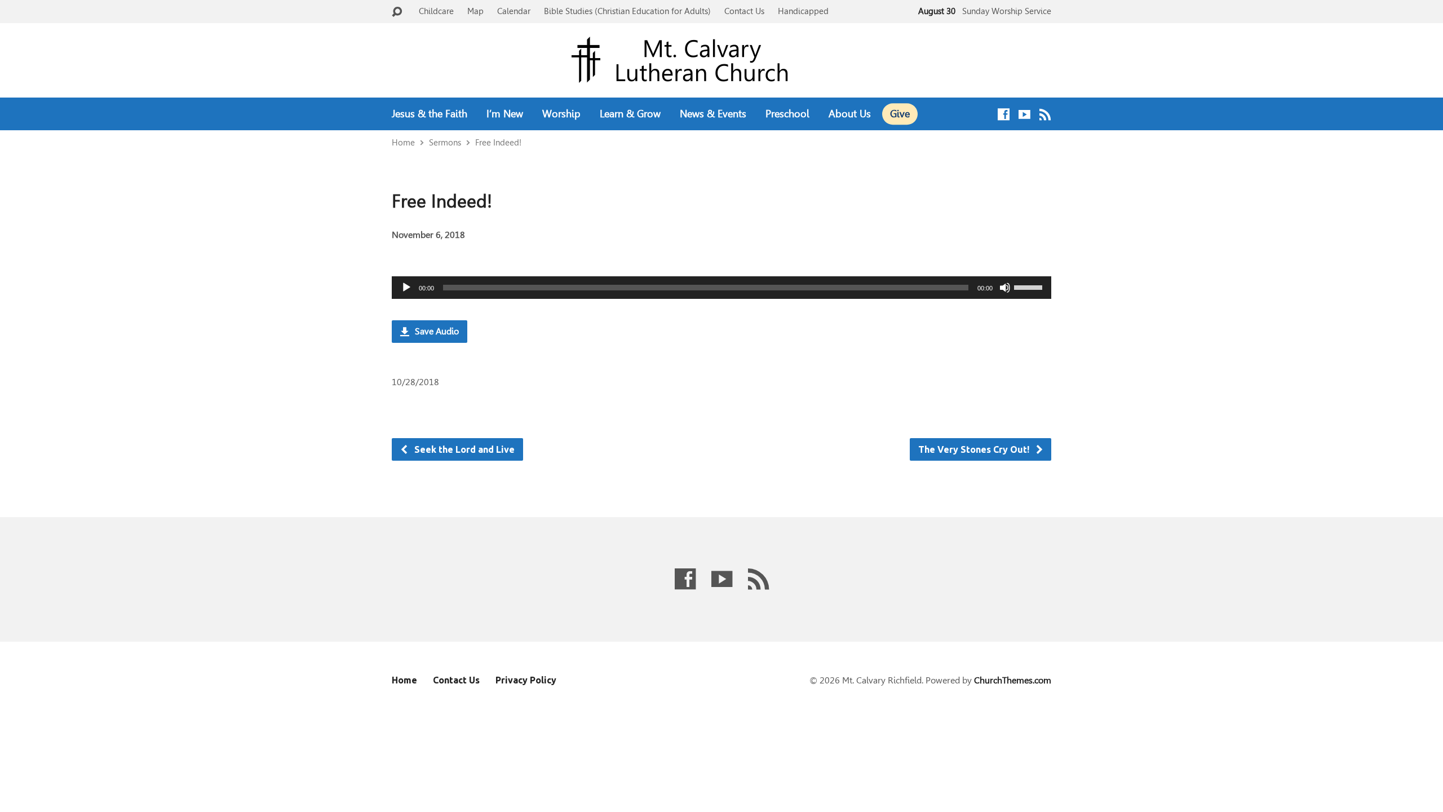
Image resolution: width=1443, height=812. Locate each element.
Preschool (787, 114)
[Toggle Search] (397, 12)
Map (475, 11)
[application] (721, 287)
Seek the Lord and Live (463, 449)
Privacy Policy (525, 680)
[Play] (406, 287)
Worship (561, 114)
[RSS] (1045, 114)
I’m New (504, 114)
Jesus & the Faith (429, 114)
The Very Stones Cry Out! (975, 449)
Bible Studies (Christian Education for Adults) (627, 11)
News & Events (713, 114)
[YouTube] (1024, 114)
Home (403, 142)
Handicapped (803, 11)
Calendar (513, 11)
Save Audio (436, 331)
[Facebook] (1004, 114)
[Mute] (1005, 287)
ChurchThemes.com (1012, 680)
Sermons (445, 142)
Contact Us (744, 11)
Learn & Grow (630, 114)
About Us (850, 114)
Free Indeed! (498, 142)
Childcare (436, 11)
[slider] (1030, 286)
